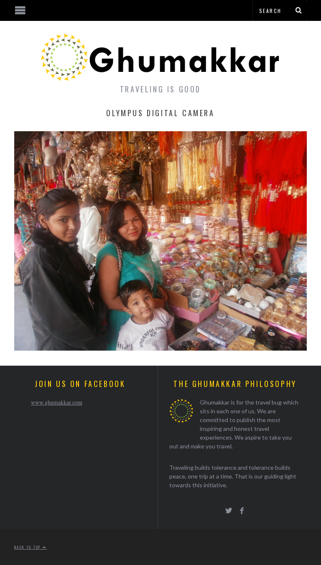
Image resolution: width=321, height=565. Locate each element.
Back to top (28, 547)
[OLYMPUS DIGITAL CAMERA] (160, 348)
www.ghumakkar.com (56, 402)
